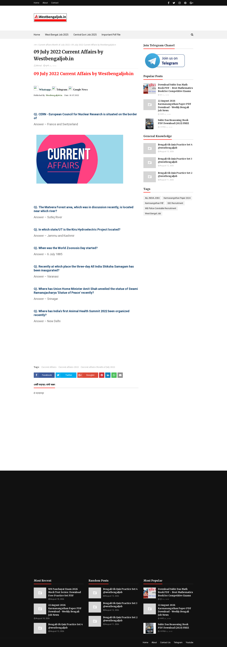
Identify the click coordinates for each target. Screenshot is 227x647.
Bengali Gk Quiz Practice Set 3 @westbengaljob (175, 160)
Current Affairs (49, 367)
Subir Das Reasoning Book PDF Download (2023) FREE (173, 122)
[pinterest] (185, 3)
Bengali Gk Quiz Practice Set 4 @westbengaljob (175, 146)
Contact (54, 3)
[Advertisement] (59, 525)
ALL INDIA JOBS (152, 198)
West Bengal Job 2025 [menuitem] (56, 34)
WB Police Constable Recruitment (160, 208)
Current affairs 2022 (68, 367)
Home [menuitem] (37, 34)
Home (36, 3)
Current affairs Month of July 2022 (54, 45)
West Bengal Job (153, 213)
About (45, 3)
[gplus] (191, 3)
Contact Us (165, 642)
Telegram (178, 642)
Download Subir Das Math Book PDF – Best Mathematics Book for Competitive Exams (175, 88)
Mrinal (39, 65)
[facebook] (168, 3)
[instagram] (180, 3)
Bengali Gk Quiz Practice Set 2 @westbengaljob (175, 175)
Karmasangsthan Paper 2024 (177, 198)
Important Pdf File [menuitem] (111, 34)
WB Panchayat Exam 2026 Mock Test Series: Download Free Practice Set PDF (64, 592)
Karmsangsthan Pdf (154, 203)
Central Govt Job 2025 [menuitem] (85, 34)
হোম (35, 45)
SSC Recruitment (175, 203)
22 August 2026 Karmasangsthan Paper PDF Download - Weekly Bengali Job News (174, 105)
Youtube (189, 642)
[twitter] (174, 3)
